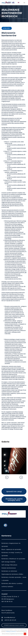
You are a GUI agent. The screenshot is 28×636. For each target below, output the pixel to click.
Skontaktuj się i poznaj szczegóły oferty (14, 499)
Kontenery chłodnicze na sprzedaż (13, 559)
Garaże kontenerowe (9, 568)
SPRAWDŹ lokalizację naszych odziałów (14, 625)
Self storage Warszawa (9, 565)
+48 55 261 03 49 (10, 620)
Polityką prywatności (11, 631)
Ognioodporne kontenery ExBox (12, 574)
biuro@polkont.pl (9, 617)
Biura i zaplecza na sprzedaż (11, 549)
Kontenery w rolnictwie (9, 571)
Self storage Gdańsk (8, 562)
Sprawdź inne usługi (14, 491)
